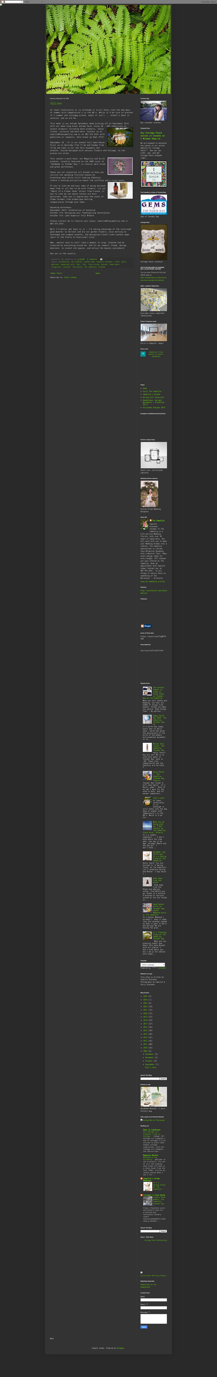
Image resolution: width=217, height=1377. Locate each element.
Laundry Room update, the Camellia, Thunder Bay (159, 1200)
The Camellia (158, 520)
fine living (93, 264)
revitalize (77, 267)
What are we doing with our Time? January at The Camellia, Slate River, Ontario (155, 827)
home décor (115, 264)
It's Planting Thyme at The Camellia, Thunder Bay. (159, 935)
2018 (145, 1020)
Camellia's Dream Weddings (151, 1179)
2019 (145, 1017)
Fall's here (56, 104)
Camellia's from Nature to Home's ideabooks (156, 354)
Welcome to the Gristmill (150, 1158)
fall (84, 264)
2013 (145, 1037)
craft (117, 262)
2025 (145, 996)
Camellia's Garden (151, 394)
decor (124, 262)
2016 (145, 1027)
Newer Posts (56, 273)
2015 (145, 1030)
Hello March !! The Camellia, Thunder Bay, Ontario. (159, 776)
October (149, 1061)
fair (78, 264)
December (150, 1054)
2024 (145, 999)
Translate (161, 968)
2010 (145, 1047)
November (150, 1057)
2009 (145, 1051)
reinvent (66, 267)
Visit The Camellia (152, 391)
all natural (76, 262)
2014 (145, 1034)
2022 (145, 1006)
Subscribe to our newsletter (149, 1285)
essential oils (67, 264)
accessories (64, 262)
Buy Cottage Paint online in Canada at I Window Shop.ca (153, 135)
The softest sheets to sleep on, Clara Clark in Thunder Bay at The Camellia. (153, 692)
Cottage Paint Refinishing (155, 1240)
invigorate (56, 267)
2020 (145, 1013)
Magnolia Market (150, 1155)
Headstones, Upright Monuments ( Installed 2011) (153, 402)
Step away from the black (157, 880)
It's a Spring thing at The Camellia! (159, 1185)
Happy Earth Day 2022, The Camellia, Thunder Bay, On (159, 719)
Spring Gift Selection (153, 397)
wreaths (101, 267)
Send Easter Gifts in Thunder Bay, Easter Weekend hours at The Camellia (154, 909)
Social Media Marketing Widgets (153, 1275)
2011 (145, 1044)
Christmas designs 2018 (154, 407)
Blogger (120, 1348)
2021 (145, 1010)
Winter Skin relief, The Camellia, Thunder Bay (158, 747)
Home (98, 273)
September (150, 1064)
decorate (55, 264)
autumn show (89, 262)
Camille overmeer (105, 262)
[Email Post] (100, 259)
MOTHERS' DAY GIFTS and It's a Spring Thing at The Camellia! (159, 856)
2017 (145, 1023)
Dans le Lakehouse (151, 1130)
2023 (145, 1003)
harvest (104, 264)
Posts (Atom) (70, 277)
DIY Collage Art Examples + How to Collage (151, 1134)
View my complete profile (153, 581)
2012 (145, 1041)
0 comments (92, 259)
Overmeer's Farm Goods (154, 1195)
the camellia (90, 267)
